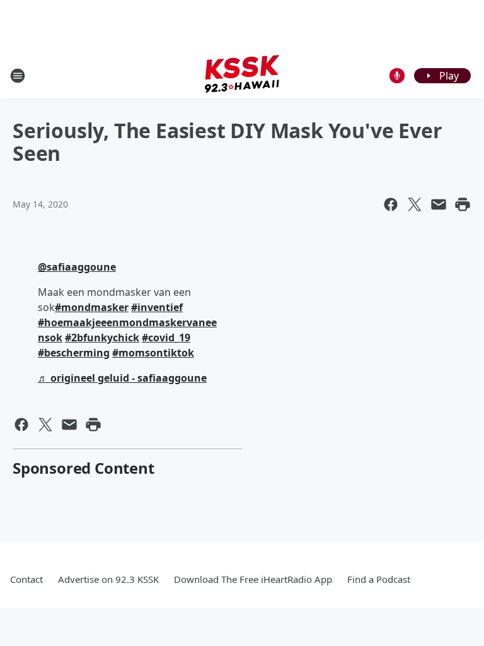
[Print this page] (462, 204)
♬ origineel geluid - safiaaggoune (122, 378)
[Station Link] (242, 75)
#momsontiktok (153, 353)
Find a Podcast (378, 579)
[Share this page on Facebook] (391, 204)
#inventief (157, 307)
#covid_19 (166, 337)
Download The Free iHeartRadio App (253, 579)
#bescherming (74, 353)
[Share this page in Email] (438, 204)
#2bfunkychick (102, 337)
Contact (26, 579)
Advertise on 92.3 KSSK (108, 579)
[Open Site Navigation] (17, 75)
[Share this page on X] (415, 204)
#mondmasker (92, 307)
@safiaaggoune (77, 267)
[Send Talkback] (397, 75)
